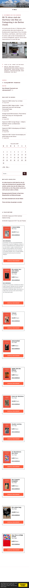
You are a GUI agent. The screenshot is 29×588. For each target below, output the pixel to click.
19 (14, 157)
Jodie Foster (16, 69)
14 (22, 154)
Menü (15, 9)
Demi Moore (7, 69)
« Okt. (3, 167)
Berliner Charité (14, 66)
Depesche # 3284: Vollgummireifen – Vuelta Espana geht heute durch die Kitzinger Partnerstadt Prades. (12, 107)
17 (7, 157)
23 (3, 160)
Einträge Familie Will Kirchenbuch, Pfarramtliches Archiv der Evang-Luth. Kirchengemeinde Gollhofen (14, 115)
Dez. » (7, 167)
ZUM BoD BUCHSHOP (13, 260)
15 (25, 154)
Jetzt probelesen (16, 234)
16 (3, 157)
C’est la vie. (8, 64)
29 (25, 160)
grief (14, 64)
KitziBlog (7, 2)
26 (14, 160)
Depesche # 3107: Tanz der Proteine (17, 220)
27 (18, 160)
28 (22, 160)
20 (18, 157)
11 (10, 154)
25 (10, 160)
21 (22, 157)
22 (25, 157)
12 (14, 154)
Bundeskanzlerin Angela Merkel (14, 68)
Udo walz (14, 72)
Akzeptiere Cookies (23, 585)
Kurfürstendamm (15, 70)
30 (3, 163)
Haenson (18, 15)
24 (7, 160)
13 (18, 154)
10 (7, 154)
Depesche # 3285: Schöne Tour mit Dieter (12, 101)
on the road (20, 64)
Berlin (6, 66)
